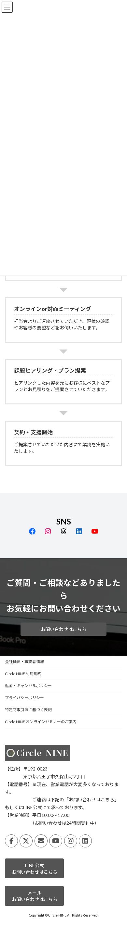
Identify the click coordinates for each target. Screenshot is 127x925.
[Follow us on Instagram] (70, 840)
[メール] (41, 840)
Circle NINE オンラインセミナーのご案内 (41, 721)
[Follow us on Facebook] (11, 840)
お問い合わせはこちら (63, 629)
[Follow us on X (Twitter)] (26, 840)
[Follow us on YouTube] (55, 840)
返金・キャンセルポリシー (28, 685)
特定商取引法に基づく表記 (28, 709)
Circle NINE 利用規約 (23, 673)
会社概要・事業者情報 (24, 661)
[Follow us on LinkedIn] (85, 840)
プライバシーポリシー (24, 697)
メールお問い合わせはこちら (34, 896)
